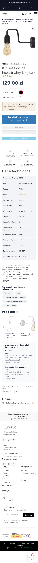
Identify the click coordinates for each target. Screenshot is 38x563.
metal (21, 240)
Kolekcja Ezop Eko (18, 64)
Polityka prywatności (6, 475)
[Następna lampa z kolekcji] (34, 327)
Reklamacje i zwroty (28, 474)
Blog (3, 498)
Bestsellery (6, 482)
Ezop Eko (22, 194)
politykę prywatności (11, 522)
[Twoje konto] (26, 14)
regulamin (25, 520)
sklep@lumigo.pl (11, 378)
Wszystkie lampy (8, 485)
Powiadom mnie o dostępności (19, 138)
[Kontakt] (23, 14)
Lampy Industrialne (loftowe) (15, 301)
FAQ (22, 477)
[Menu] (36, 14)
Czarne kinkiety (7, 21)
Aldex (5, 64)
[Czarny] (21, 92)
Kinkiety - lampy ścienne (24, 19)
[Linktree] (14, 440)
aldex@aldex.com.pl (12, 360)
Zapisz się (28, 515)
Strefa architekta (8, 501)
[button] (33, 28)
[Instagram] (9, 440)
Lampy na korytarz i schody (15, 297)
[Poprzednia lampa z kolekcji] (3, 327)
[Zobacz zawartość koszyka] (29, 14)
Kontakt (23, 480)
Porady (4, 494)
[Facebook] (4, 440)
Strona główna (9, 19)
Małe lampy (8, 293)
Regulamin (6, 470)
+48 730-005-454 (11, 374)
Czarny (22, 200)
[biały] (15, 92)
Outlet (4, 479)
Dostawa (24, 470)
